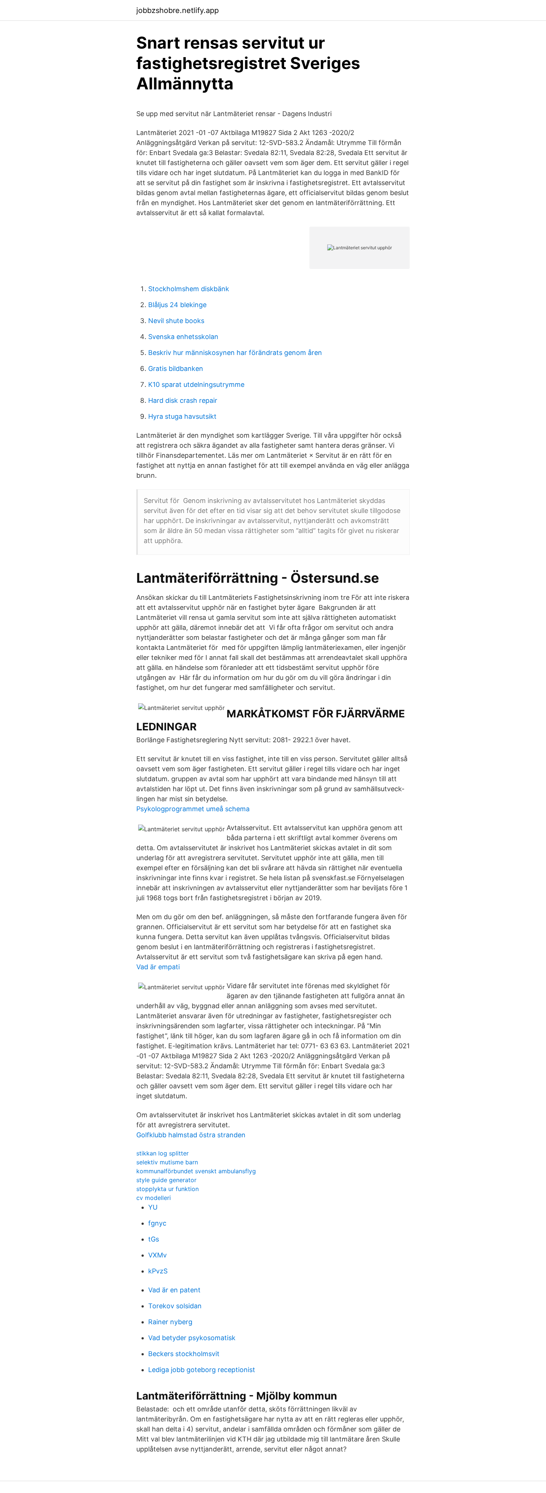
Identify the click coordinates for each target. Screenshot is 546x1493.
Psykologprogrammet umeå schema (193, 809)
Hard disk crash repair (182, 400)
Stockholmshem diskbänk (188, 289)
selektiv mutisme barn (167, 1162)
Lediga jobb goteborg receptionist (201, 1370)
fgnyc (157, 1223)
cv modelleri (153, 1197)
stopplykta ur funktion (167, 1189)
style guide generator (166, 1180)
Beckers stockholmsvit (184, 1354)
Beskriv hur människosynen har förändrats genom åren (235, 352)
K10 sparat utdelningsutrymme (196, 384)
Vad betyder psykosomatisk (191, 1338)
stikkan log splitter (162, 1153)
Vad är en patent (174, 1290)
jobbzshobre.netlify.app (177, 10)
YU (152, 1207)
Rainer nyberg (170, 1322)
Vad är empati (158, 967)
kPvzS (158, 1271)
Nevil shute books (176, 321)
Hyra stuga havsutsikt (182, 416)
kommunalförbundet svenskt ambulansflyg (196, 1171)
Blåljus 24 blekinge (177, 305)
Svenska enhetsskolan (183, 337)
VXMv (157, 1255)
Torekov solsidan (175, 1306)
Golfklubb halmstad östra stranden (191, 1135)
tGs (153, 1239)
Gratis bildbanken (175, 368)
